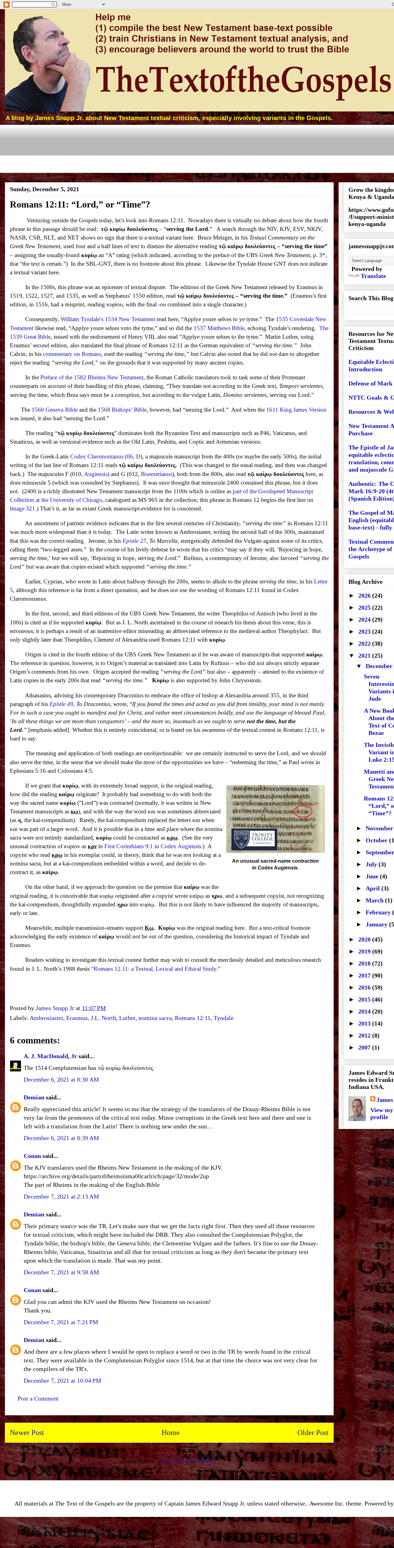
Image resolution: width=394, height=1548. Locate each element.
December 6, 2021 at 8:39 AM (61, 1138)
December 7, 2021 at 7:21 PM (61, 1322)
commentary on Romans (72, 354)
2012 (365, 1035)
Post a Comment (38, 1398)
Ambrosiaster (46, 1017)
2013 (365, 1023)
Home (171, 1433)
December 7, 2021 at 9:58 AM (61, 1272)
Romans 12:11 (193, 1017)
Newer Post (27, 1433)
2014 (365, 1011)
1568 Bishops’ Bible (122, 409)
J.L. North (103, 1017)
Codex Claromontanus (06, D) (106, 456)
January (377, 924)
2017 (365, 975)
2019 (365, 951)
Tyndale (224, 1017)
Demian (34, 1097)
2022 (365, 643)
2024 (365, 619)
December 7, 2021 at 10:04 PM (62, 1380)
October (377, 840)
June (373, 876)
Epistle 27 (134, 541)
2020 (365, 939)
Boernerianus (156, 474)
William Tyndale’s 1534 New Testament (108, 319)
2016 (365, 987)
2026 (365, 595)
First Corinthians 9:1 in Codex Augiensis (152, 846)
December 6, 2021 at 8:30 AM (61, 1079)
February (379, 912)
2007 (365, 1047)
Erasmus (77, 1017)
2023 (365, 631)
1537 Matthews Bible (219, 328)
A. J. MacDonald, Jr (50, 1056)
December (380, 666)
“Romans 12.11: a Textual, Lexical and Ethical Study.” (155, 968)
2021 (365, 655)
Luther (127, 1017)
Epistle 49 (61, 704)
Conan (32, 1155)
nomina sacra (155, 1017)
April (373, 888)
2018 (365, 963)
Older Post (313, 1433)
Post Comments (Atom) (186, 1460)
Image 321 (22, 508)
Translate (373, 275)
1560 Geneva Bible (55, 409)
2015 (365, 999)
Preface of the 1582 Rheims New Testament (91, 377)
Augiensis (95, 474)
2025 (365, 607)
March (375, 900)
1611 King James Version (296, 409)
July (372, 864)
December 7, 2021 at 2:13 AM (61, 1196)
